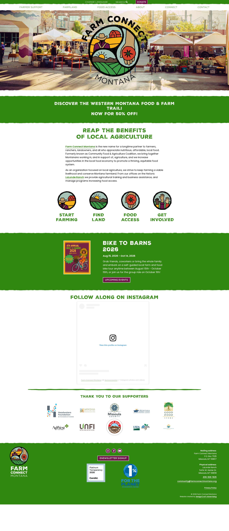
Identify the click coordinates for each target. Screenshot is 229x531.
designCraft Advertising (206, 496)
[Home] (114, 50)
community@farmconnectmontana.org (197, 481)
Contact (204, 7)
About (140, 7)
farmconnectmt (111, 380)
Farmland (70, 7)
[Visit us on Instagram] (108, 451)
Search (121, 2)
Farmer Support (31, 7)
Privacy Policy (210, 488)
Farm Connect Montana (80, 146)
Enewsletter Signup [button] (113, 458)
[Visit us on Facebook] (114, 451)
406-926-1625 (210, 477)
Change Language (96, 2)
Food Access (106, 7)
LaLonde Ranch (74, 177)
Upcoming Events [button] (116, 280)
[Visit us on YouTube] (120, 451)
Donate (141, 2)
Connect (171, 7)
